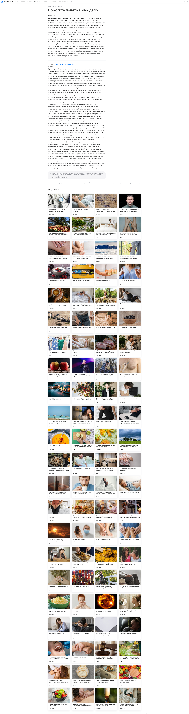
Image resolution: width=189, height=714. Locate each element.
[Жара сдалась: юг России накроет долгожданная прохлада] (130, 511)
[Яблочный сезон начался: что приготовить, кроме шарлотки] (83, 511)
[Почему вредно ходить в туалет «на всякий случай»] (130, 605)
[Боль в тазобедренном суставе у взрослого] (83, 322)
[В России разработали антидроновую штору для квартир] (106, 628)
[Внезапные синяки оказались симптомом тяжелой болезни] (59, 252)
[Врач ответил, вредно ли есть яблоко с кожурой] (59, 369)
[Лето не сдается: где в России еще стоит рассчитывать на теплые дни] (130, 440)
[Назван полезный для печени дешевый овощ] (130, 676)
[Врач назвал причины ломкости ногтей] (59, 581)
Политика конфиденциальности (179, 712)
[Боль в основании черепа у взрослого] (83, 628)
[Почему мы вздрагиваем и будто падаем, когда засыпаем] (130, 699)
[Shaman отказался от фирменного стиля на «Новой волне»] (83, 369)
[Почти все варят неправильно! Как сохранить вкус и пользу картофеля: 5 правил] (59, 605)
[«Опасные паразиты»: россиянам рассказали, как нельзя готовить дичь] (106, 346)
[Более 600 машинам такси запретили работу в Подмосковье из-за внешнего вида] (59, 393)
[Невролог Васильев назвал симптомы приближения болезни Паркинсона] (106, 581)
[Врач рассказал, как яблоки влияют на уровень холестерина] (59, 228)
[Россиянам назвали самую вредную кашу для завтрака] (59, 275)
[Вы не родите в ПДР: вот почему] (130, 487)
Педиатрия (59, 6)
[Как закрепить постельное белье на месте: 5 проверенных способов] (106, 228)
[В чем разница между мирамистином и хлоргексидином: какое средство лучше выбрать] (83, 534)
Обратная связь (154, 712)
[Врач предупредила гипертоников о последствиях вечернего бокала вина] (106, 511)
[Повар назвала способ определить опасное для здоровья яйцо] (106, 275)
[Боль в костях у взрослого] (83, 652)
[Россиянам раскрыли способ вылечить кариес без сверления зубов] (59, 652)
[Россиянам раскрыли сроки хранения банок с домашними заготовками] (83, 581)
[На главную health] (8, 2)
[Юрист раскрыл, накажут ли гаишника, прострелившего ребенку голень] (106, 652)
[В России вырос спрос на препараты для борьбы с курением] (130, 275)
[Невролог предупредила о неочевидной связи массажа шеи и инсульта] (83, 699)
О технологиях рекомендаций (165, 712)
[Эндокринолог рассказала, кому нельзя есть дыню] (106, 440)
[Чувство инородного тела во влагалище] (83, 346)
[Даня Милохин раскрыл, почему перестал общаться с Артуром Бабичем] (106, 393)
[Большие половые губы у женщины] (83, 205)
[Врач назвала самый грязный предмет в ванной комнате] (59, 487)
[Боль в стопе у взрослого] (106, 534)
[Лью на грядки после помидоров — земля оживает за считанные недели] (130, 652)
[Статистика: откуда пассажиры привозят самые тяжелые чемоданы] (83, 275)
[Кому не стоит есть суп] (59, 440)
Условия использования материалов (142, 712)
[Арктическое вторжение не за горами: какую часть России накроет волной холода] (106, 252)
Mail (2, 712)
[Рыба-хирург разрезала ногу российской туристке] (59, 417)
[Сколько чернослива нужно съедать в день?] (130, 322)
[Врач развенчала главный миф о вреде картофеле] (83, 558)
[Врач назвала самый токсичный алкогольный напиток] (106, 699)
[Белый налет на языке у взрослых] (83, 605)
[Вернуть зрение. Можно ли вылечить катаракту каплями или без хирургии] (59, 676)
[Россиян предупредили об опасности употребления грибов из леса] (59, 464)
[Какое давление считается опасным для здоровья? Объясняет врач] (59, 205)
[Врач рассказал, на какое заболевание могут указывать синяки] (130, 228)
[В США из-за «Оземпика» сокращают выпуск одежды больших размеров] (59, 346)
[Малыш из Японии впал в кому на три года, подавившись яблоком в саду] (83, 440)
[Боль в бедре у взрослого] (106, 417)
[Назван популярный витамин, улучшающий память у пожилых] (106, 299)
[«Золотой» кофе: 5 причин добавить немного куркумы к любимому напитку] (106, 558)
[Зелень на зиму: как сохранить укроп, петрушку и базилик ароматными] (83, 228)
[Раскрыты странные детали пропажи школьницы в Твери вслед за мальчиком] (106, 369)
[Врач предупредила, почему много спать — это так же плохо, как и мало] (83, 299)
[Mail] (2, 2)
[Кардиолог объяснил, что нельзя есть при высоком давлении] (59, 299)
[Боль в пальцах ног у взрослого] (130, 534)
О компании (7, 712)
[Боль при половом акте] (130, 299)
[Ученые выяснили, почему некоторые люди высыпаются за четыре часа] (106, 487)
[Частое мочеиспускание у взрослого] (59, 511)
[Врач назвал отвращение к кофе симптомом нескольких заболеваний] (83, 487)
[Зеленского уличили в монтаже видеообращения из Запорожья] (130, 205)
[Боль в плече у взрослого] (59, 628)
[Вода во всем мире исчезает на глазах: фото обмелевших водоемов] (59, 322)
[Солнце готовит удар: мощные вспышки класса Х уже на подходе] (106, 605)
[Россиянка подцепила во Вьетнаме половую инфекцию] (130, 252)
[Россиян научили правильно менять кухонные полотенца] (106, 464)
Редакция (130, 712)
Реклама (12, 712)
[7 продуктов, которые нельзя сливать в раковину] (106, 676)
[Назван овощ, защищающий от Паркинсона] (59, 699)
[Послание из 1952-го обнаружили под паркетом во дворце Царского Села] (106, 205)
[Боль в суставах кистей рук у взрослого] (130, 464)
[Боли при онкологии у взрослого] (130, 393)
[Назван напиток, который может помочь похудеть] (130, 346)
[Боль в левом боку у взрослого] (83, 464)
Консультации (51, 6)
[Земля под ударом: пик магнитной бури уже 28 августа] (59, 534)
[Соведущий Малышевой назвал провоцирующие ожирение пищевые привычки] (83, 676)
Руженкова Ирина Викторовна (64, 64)
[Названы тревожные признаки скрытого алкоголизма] (59, 558)
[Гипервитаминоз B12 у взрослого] (130, 628)
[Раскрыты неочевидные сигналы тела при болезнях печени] (83, 252)
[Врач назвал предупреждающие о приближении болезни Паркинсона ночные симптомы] (130, 581)
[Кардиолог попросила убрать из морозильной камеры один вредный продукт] (83, 417)
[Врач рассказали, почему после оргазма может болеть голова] (106, 322)
